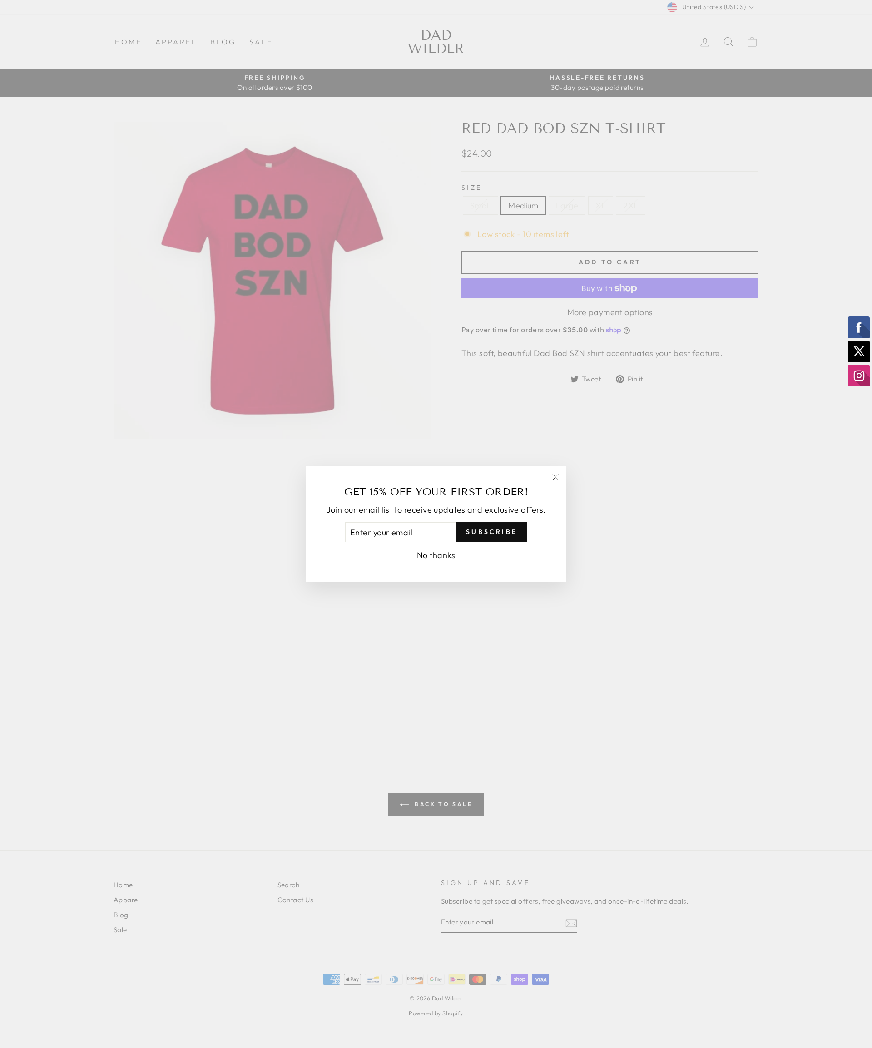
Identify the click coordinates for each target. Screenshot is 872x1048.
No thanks (436, 555)
